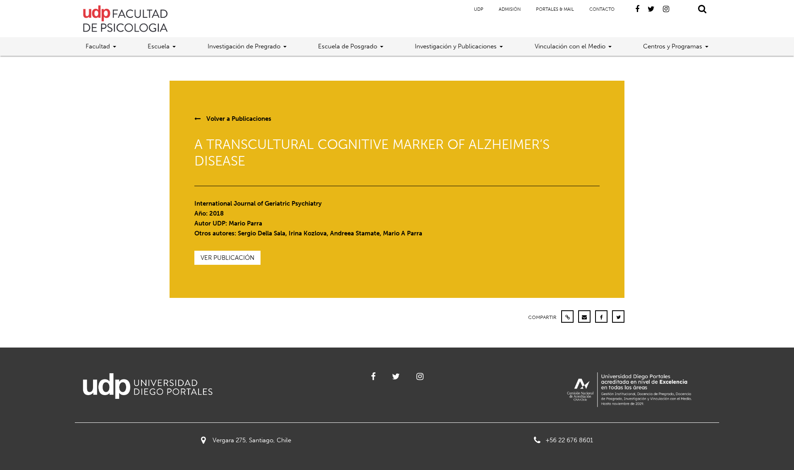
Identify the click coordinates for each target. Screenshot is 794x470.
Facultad (98, 46)
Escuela (159, 46)
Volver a (238, 118)
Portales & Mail (555, 9)
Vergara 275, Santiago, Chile (252, 440)
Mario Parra (245, 223)
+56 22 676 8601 (569, 440)
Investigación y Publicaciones (456, 46)
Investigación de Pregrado (244, 46)
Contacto (602, 9)
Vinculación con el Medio (570, 46)
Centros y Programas (672, 46)
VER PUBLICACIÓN (227, 257)
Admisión (510, 9)
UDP (478, 9)
